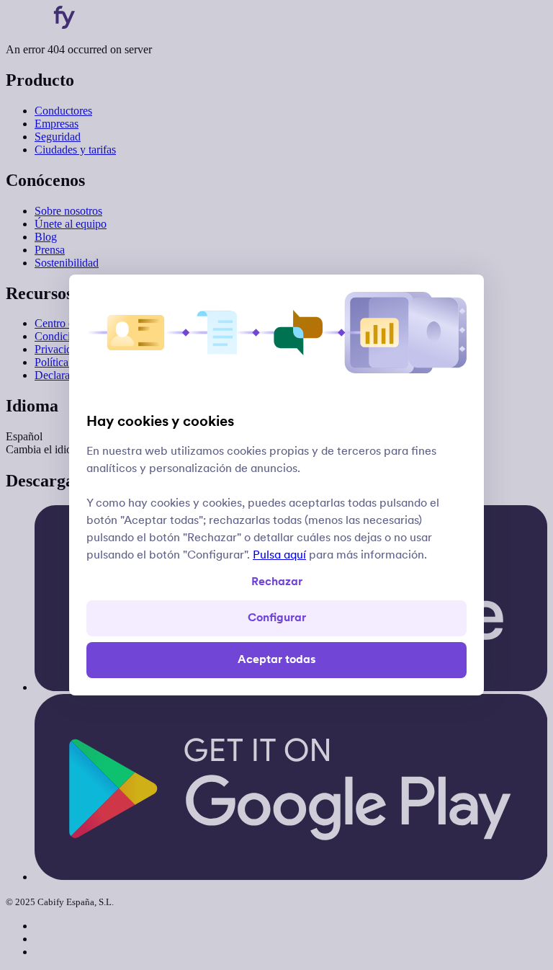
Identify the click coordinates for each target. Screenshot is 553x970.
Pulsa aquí (279, 555)
